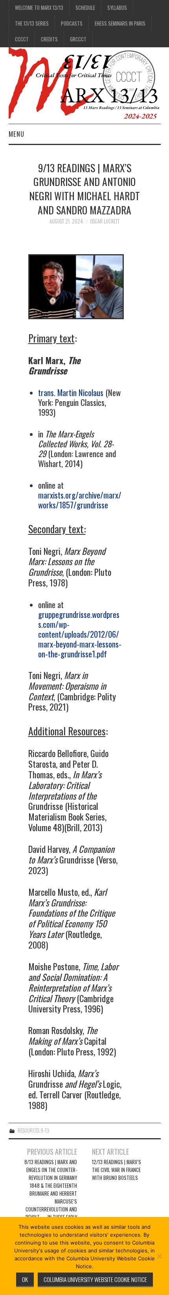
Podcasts (72, 23)
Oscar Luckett (104, 221)
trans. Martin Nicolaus (70, 392)
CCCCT (22, 39)
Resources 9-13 (33, 1130)
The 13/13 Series (32, 23)
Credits (49, 39)
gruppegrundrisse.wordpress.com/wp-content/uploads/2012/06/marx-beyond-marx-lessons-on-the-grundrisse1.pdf (79, 634)
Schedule (85, 7)
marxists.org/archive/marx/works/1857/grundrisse (79, 500)
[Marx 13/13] (85, 84)
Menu (16, 134)
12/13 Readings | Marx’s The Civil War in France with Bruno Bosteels (116, 1170)
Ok (25, 1279)
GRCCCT (78, 39)
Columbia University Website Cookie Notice (95, 1279)
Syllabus (117, 7)
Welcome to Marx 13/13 (39, 7)
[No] (159, 1256)
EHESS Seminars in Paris (120, 23)
